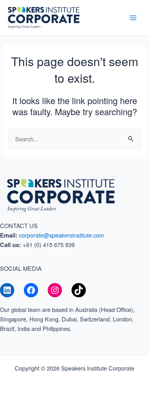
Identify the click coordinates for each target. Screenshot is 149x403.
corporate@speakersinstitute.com (61, 235)
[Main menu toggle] (133, 17)
